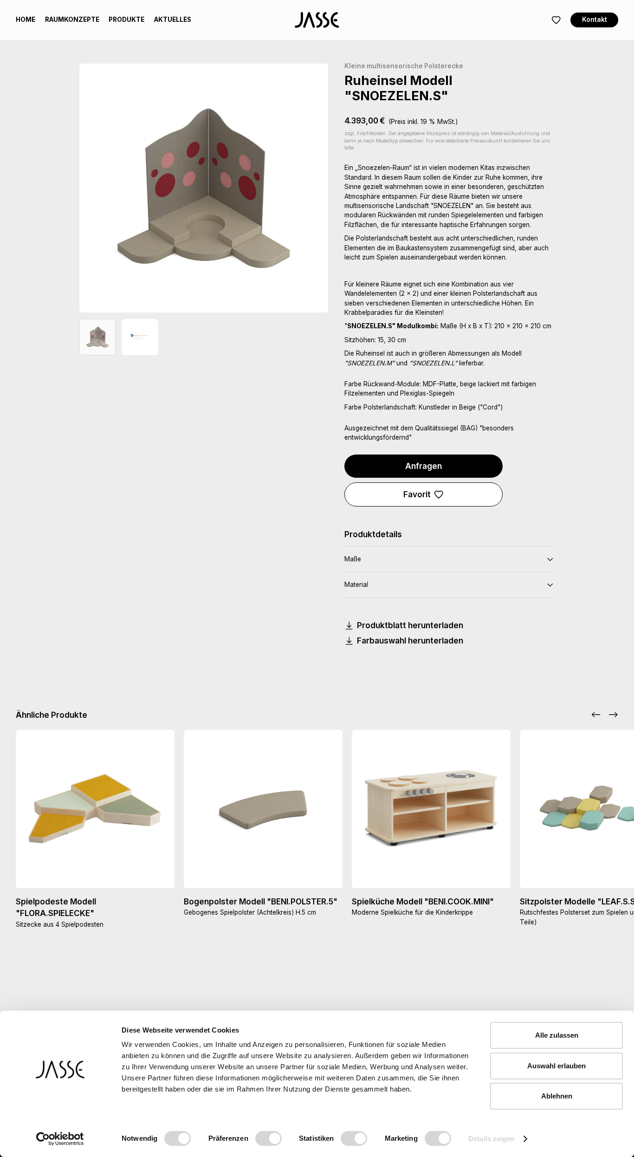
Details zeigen (491, 1139)
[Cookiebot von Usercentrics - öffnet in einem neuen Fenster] (60, 1139)
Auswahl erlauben (556, 1066)
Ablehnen (556, 1096)
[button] (596, 714)
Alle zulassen (556, 1035)
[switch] (268, 1138)
